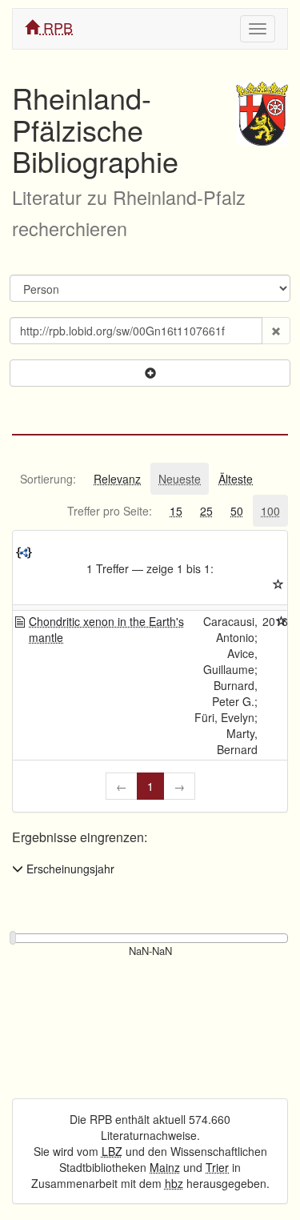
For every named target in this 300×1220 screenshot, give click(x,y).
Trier (217, 1167)
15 (176, 511)
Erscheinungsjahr (68, 869)
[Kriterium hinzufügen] (150, 373)
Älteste (235, 479)
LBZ (112, 1151)
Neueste (179, 479)
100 (270, 511)
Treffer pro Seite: (109, 511)
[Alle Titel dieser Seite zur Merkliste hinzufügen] (278, 584)
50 (236, 511)
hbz (174, 1183)
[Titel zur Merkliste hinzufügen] (281, 621)
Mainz (165, 1167)
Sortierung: (48, 479)
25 (206, 511)
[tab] (48, 479)
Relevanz (117, 479)
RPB (56, 27)
